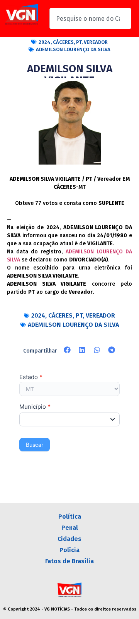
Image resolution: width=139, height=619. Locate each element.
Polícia (69, 550)
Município (35, 407)
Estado (30, 377)
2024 (45, 42)
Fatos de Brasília (69, 561)
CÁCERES (63, 42)
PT (78, 42)
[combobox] (90, 18)
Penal (69, 527)
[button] (67, 350)
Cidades (69, 538)
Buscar (34, 444)
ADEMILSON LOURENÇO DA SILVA (73, 49)
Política (69, 516)
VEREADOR (96, 42)
